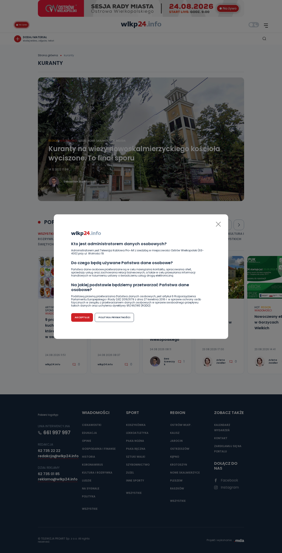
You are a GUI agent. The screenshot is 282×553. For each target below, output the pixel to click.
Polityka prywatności (114, 317)
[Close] (218, 224)
